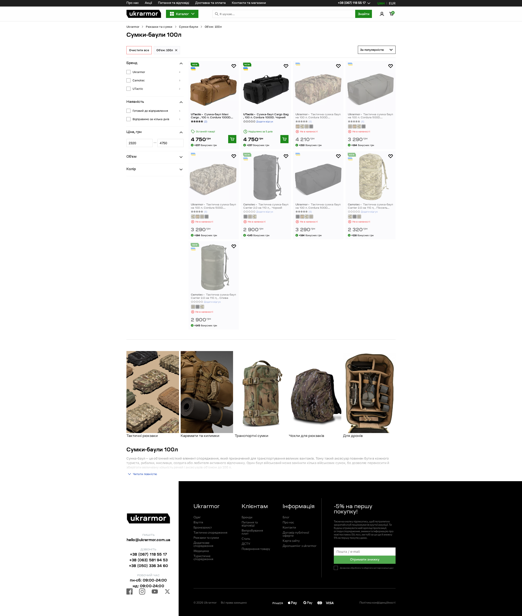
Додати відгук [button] (264, 121)
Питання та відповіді (173, 3)
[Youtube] (155, 592)
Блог (286, 517)
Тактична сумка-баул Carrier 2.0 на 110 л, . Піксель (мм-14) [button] (370, 206)
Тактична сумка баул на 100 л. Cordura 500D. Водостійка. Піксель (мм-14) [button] (213, 206)
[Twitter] (167, 592)
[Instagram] (142, 592)
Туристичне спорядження (203, 557)
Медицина (201, 550)
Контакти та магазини (249, 3)
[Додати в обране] (234, 66)
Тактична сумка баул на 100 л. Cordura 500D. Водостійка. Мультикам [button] (318, 116)
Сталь (246, 538)
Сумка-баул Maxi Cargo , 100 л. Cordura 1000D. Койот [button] (211, 116)
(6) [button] (310, 121)
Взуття (198, 522)
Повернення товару (256, 548)
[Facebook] (129, 592)
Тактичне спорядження (210, 532)
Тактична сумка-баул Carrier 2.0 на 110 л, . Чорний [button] (265, 206)
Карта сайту (291, 540)
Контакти (289, 527)
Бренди (247, 517)
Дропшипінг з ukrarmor (299, 545)
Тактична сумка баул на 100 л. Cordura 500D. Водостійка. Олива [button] (370, 116)
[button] (143, 14)
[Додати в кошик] (232, 139)
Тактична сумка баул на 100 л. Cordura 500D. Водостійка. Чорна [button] (318, 206)
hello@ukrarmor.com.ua (148, 540)
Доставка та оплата (210, 3)
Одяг (197, 517)
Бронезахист (203, 527)
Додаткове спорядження (203, 544)
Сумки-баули (188, 26)
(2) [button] (205, 121)
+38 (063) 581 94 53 (148, 560)
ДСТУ (246, 543)
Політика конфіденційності (377, 602)
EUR (392, 3)
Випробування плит (252, 532)
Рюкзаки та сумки (159, 26)
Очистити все (139, 50)
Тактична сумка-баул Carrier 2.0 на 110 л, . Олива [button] (213, 296)
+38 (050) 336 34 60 (148, 566)
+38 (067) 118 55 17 (148, 555)
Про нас (132, 3)
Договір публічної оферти (296, 534)
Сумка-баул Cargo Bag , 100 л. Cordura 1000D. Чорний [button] (266, 116)
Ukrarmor (132, 26)
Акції (148, 3)
